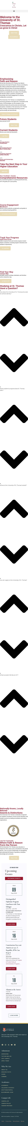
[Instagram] (6, 1045)
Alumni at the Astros (13, 990)
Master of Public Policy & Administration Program (14, 962)
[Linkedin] (15, 1045)
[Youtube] (12, 1045)
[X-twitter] (9, 1045)
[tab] (14, 878)
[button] (14, 11)
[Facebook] (2, 1045)
